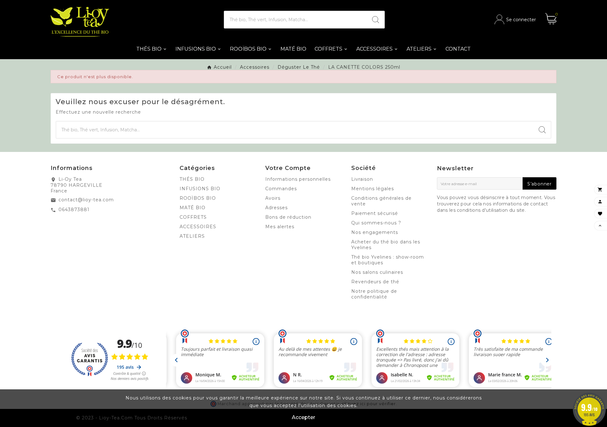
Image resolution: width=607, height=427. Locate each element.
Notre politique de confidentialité (374, 294)
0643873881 (73, 209)
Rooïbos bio (198, 198)
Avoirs (272, 198)
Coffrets (193, 217)
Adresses (276, 207)
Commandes (281, 189)
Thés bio (192, 179)
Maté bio (192, 207)
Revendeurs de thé (375, 282)
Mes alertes (279, 226)
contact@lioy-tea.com (86, 200)
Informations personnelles (298, 179)
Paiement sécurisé (374, 213)
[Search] (375, 19)
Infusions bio (200, 189)
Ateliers (192, 236)
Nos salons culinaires (377, 272)
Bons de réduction (288, 217)
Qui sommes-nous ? (376, 223)
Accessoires (198, 226)
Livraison (362, 179)
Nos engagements (374, 232)
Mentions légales (372, 189)
